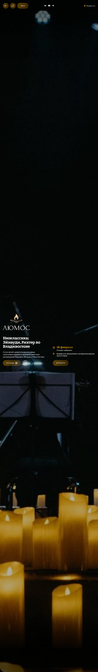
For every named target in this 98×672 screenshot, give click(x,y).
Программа (10, 363)
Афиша (23, 5)
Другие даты (60, 363)
